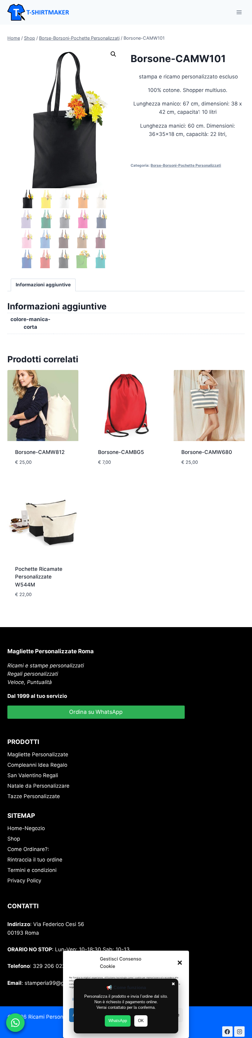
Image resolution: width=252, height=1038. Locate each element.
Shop (13, 839)
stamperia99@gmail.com (55, 983)
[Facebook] (227, 1031)
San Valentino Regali (32, 775)
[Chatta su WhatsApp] (15, 1022)
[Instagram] (239, 1031)
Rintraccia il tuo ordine (34, 860)
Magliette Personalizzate (37, 754)
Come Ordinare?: (28, 849)
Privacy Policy (24, 880)
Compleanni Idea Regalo (37, 765)
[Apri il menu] (239, 12)
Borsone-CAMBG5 (121, 452)
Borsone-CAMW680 (206, 452)
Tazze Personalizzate (33, 796)
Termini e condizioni (32, 870)
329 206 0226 (51, 966)
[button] (180, 963)
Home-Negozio (26, 828)
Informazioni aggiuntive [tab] (43, 285)
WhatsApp (117, 1020)
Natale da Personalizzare (38, 786)
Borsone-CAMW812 (40, 452)
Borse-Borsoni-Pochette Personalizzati (186, 165)
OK (141, 1020)
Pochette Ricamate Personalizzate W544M (38, 577)
